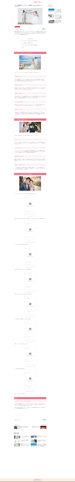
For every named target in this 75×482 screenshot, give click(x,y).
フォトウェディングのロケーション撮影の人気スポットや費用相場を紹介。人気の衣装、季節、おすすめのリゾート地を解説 (41, 445)
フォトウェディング (17, 26)
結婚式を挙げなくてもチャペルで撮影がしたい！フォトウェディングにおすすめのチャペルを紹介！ (25, 444)
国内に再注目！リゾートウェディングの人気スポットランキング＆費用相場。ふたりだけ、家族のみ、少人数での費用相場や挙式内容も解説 (58, 16)
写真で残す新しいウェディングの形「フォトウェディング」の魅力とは (41, 437)
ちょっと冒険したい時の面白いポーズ (27, 42)
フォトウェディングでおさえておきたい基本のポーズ (30, 40)
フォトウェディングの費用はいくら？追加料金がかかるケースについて (25, 441)
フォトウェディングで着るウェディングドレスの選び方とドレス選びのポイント (25, 437)
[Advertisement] (30, 412)
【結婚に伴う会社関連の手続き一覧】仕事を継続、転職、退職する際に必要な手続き (58, 21)
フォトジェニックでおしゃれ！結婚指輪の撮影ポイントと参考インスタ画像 (41, 441)
